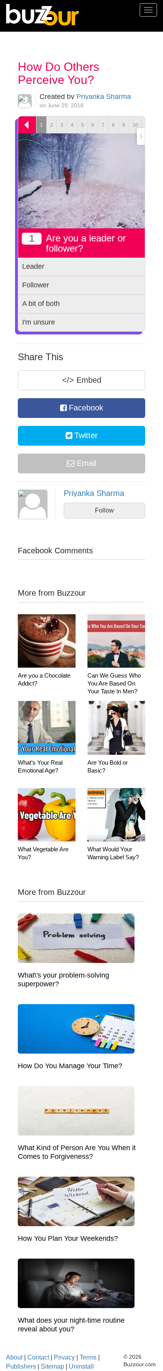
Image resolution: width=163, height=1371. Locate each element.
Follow (104, 510)
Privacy (64, 1357)
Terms (88, 1357)
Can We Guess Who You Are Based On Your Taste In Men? (114, 683)
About (14, 1357)
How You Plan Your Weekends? (68, 1238)
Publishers (21, 1366)
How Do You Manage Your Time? (70, 1066)
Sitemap (52, 1366)
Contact (38, 1357)
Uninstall (81, 1366)
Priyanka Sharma (103, 97)
